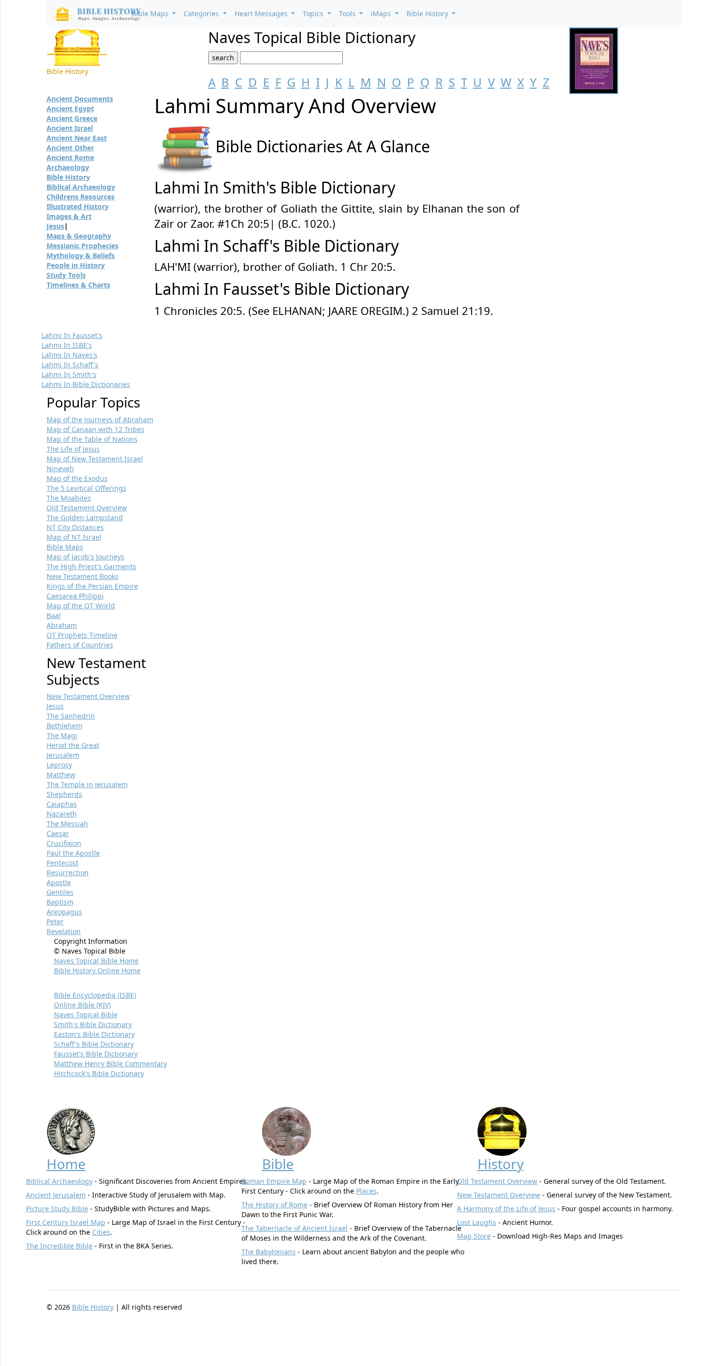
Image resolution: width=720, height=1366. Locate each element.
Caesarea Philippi (75, 595)
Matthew (61, 774)
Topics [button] (314, 13)
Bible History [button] (428, 13)
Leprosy (59, 764)
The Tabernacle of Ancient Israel (294, 1228)
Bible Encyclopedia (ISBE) (95, 995)
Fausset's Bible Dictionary (96, 1053)
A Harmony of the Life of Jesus (506, 1208)
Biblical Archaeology (81, 187)
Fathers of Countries (80, 644)
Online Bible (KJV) (82, 1004)
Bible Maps (65, 546)
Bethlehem (64, 725)
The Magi (62, 735)
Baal (54, 615)
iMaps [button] (382, 13)
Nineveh (60, 468)
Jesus (55, 226)
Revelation (64, 931)
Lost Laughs (476, 1222)
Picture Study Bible (57, 1208)
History (501, 1163)
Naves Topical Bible (86, 1014)
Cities (101, 1232)
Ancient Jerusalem (56, 1194)
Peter (55, 921)
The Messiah (67, 823)
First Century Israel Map (65, 1222)
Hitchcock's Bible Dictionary (99, 1073)
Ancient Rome (70, 157)
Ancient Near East (77, 138)
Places (366, 1191)
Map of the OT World (81, 605)
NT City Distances (75, 527)
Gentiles (60, 892)
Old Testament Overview (87, 507)
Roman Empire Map (274, 1181)
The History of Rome (274, 1204)
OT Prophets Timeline (82, 635)
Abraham (62, 625)
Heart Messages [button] (262, 13)
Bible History (68, 177)
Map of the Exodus (77, 478)
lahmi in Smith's (69, 374)
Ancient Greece (72, 118)
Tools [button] (348, 13)
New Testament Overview (88, 696)
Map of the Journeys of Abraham (100, 419)
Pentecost (62, 862)
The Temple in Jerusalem (87, 784)
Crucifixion (64, 843)
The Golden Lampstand (85, 517)
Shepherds (64, 794)
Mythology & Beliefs (81, 255)
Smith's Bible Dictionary (93, 1024)
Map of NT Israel (74, 537)
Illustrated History (78, 206)
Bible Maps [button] (151, 13)
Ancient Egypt (70, 108)
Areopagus (64, 911)
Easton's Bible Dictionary (94, 1034)
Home (66, 1163)
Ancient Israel (70, 128)
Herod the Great (73, 745)
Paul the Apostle (73, 853)
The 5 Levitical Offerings (86, 488)
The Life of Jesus (73, 449)
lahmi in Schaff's (70, 364)
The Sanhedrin (71, 715)
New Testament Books (83, 576)
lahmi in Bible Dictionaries (86, 384)
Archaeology (68, 167)
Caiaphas (62, 804)
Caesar (58, 833)
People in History (76, 265)
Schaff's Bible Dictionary (94, 1044)
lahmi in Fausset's (72, 335)
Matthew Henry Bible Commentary (110, 1063)
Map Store (474, 1236)
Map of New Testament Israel (95, 458)
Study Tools (66, 275)
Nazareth (62, 813)
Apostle (59, 882)
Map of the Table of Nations (92, 439)
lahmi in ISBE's (67, 345)
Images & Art (69, 216)
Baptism (60, 902)
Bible (278, 1163)
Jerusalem (63, 755)
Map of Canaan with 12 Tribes (95, 429)
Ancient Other (70, 147)
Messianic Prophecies (83, 245)
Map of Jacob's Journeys (85, 556)
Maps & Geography (79, 235)
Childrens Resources (81, 196)
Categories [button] (202, 13)
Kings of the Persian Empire (92, 586)
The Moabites (69, 498)
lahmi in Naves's (69, 354)
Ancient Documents (80, 98)
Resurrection (68, 872)
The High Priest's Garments (91, 566)
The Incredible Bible (59, 1245)
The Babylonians (268, 1251)
